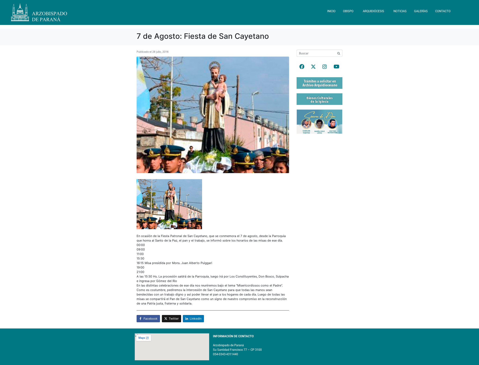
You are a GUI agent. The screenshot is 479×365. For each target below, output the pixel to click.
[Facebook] (302, 66)
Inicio (331, 11)
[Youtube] (336, 66)
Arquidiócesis (373, 11)
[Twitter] (313, 66)
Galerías (421, 11)
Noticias (400, 11)
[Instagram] (324, 66)
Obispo (348, 11)
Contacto (443, 11)
